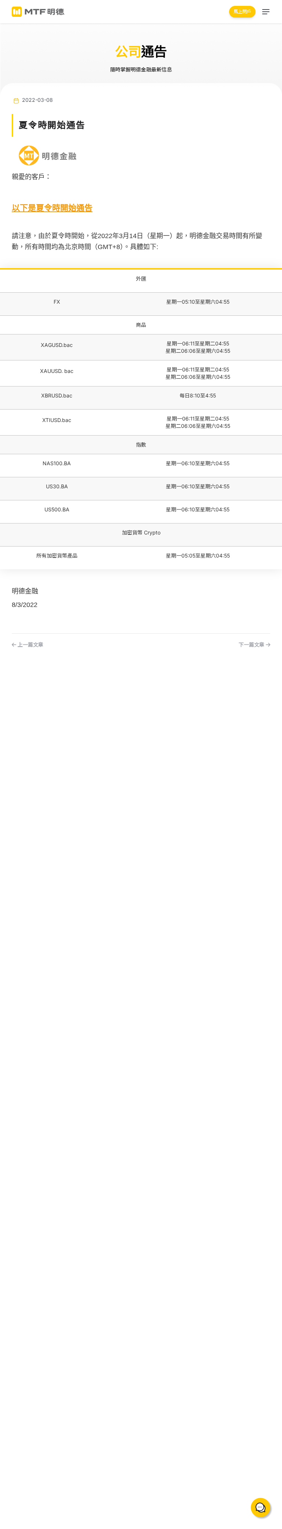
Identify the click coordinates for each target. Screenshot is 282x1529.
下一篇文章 (252, 644)
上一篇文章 (29, 644)
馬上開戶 (242, 11)
